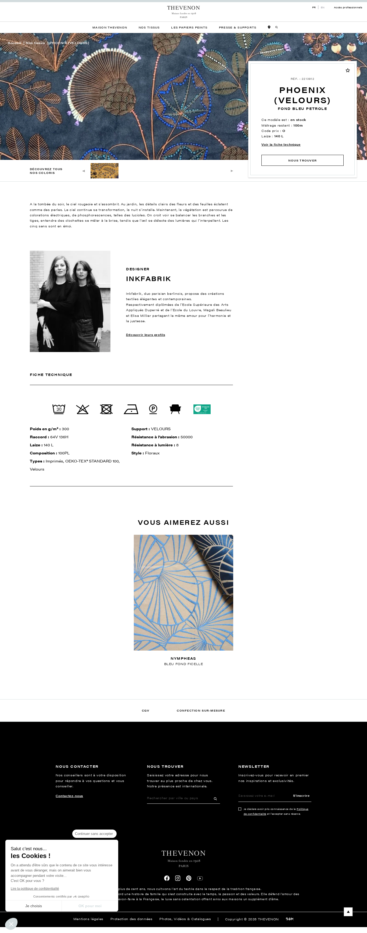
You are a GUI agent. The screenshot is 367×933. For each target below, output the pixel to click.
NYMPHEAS (183, 658)
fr (314, 7)
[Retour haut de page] (183, 911)
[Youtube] (200, 878)
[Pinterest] (189, 878)
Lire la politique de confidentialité (35, 889)
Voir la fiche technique (280, 144)
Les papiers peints (189, 27)
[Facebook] (167, 878)
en (323, 7)
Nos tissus (35, 43)
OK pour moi (90, 906)
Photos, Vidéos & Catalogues (185, 919)
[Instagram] (178, 878)
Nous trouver (302, 160)
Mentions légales (88, 919)
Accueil (14, 43)
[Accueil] (183, 12)
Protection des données (131, 919)
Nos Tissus (149, 27)
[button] (11, 923)
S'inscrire (301, 795)
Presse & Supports (238, 27)
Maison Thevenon (109, 27)
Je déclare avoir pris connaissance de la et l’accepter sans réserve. (276, 811)
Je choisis (33, 906)
